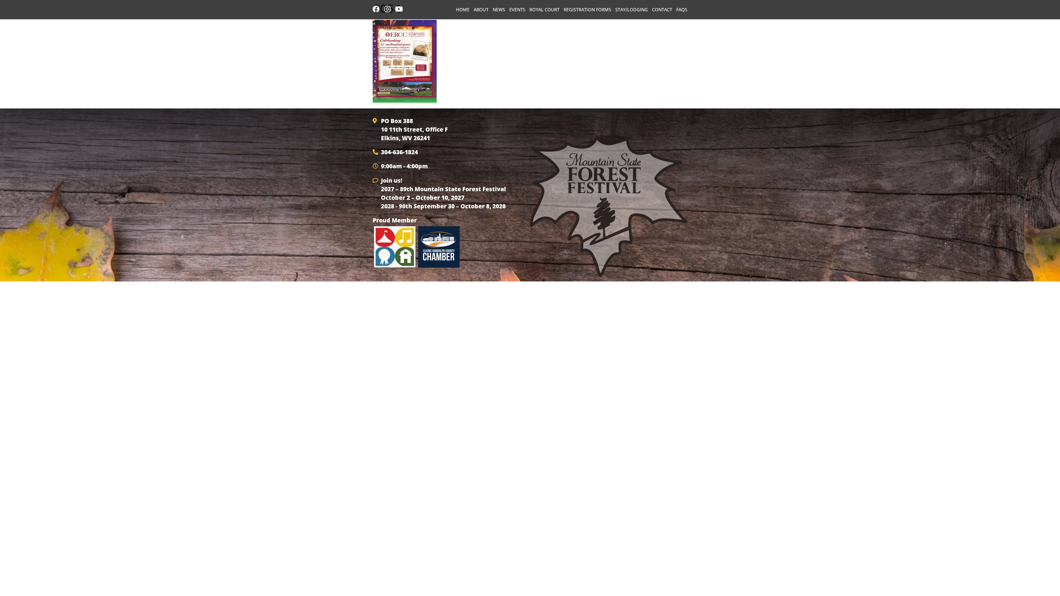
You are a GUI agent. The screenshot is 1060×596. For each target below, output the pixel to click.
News (499, 9)
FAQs (681, 9)
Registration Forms (587, 9)
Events (517, 9)
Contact (662, 9)
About (481, 9)
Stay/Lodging (631, 9)
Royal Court (544, 9)
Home (463, 9)
